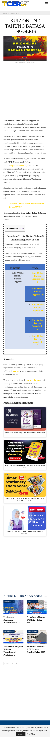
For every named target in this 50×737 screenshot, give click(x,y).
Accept (20, 734)
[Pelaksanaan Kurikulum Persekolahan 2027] (13, 607)
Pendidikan (9, 602)
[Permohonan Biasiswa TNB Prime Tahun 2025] (37, 607)
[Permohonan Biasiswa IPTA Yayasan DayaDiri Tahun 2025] (37, 637)
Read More (31, 734)
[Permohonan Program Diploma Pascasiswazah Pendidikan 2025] (13, 637)
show (21, 228)
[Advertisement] (25, 92)
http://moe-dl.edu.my (18, 165)
